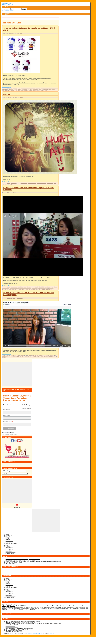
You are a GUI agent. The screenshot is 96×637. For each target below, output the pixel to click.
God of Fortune (47, 89)
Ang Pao (47, 286)
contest (8, 286)
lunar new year (5, 90)
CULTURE (8, 536)
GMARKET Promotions (34, 609)
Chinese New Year (28, 88)
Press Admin (19, 33)
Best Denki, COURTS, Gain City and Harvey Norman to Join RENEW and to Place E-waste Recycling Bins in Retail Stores (33, 561)
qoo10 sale (50, 608)
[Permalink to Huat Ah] (39, 174)
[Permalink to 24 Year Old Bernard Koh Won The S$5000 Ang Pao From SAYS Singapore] (42, 275)
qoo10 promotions (43, 608)
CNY (34, 88)
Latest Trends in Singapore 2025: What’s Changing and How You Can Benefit (23, 559)
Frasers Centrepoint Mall (37, 89)
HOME (6, 6)
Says (39, 288)
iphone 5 (27, 608)
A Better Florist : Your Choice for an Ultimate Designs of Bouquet (20, 560)
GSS (8, 607)
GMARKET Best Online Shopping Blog (64, 607)
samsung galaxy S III (44, 605)
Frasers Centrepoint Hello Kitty (25, 89)
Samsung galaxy (43, 607)
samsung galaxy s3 (30, 605)
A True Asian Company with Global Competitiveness (19, 609)
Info (11, 88)
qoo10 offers (28, 607)
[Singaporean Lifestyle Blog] (8, 10)
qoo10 (55, 605)
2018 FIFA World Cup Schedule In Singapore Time (17, 629)
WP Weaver (51, 633)
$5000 (40, 286)
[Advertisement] (17, 374)
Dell (53, 605)
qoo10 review (23, 608)
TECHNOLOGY (9, 541)
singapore (11, 90)
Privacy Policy (9, 550)
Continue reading (6, 86)
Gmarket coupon (64, 608)
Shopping (15, 88)
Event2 (8, 88)
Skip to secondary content (8, 4)
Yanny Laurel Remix (10, 563)
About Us (7, 13)
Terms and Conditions (10, 552)
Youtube (43, 289)
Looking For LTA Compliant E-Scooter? (14, 631)
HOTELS (8, 539)
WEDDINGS (8, 542)
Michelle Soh (35, 288)
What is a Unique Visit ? (35, 289)
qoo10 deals (32, 608)
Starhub (71, 605)
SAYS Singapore (44, 288)
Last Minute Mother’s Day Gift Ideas (14, 630)
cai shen (25, 183)
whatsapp (48, 607)
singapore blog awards (35, 607)
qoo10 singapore (84, 605)
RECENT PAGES (9, 535)
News (25, 286)
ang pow (51, 286)
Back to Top (17, 507)
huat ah (4, 184)
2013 (22, 183)
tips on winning (18, 289)
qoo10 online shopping (16, 608)
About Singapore (9, 547)
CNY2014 (38, 88)
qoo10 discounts (54, 607)
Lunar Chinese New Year (25, 288)
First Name (6, 409)
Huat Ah (6, 94)
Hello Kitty (53, 89)
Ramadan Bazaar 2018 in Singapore (14, 562)
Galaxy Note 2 (37, 608)
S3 (52, 608)
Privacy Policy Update (11, 549)
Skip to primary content (7, 3)
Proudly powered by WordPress (34, 633)
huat (55, 183)
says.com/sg (5, 289)
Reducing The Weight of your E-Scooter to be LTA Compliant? (19, 628)
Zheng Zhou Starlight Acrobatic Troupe (23, 90)
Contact (7, 14)
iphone (50, 605)
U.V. (23, 289)
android (37, 605)
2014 (22, 88)
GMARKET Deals (5, 609)
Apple (24, 605)
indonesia (11, 607)
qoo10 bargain (82, 607)
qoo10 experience (75, 607)
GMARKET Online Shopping (73, 608)
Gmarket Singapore (77, 605)
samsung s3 (4, 607)
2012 (21, 605)
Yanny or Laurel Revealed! (12, 627)
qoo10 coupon (8, 608)
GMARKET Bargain (57, 608)
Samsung (67, 605)
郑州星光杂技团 (36, 90)
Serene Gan (11, 289)
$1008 (36, 286)
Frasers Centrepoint (12, 89)
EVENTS (8, 537)
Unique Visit (27, 289)
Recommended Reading (11, 543)
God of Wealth (50, 183)
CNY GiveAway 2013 (14, 288)
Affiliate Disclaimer (10, 553)
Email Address (8, 422)
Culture (8, 183)
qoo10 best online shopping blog (19, 607)
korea (87, 608)
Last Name (6, 415)
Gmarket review (82, 608)
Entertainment (14, 286)
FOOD (7, 538)
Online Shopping (61, 605)
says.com (51, 288)
